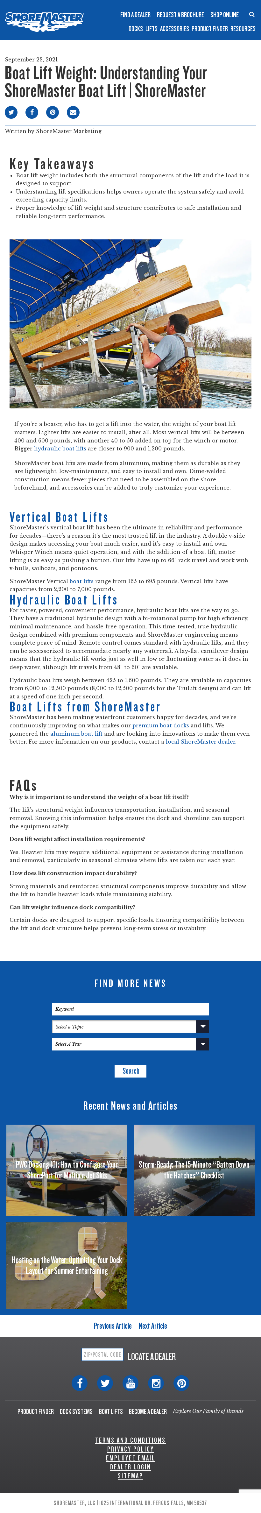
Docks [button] (136, 29)
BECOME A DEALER (148, 1412)
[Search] (252, 14)
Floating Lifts (91, 7)
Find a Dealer (135, 15)
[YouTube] (130, 1383)
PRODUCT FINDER (36, 1412)
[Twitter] (105, 1383)
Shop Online (224, 15)
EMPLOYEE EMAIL (130, 1458)
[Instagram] (156, 1383)
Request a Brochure (180, 15)
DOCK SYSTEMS (76, 1412)
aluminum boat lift (76, 734)
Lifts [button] (151, 29)
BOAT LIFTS (111, 1412)
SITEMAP (130, 1476)
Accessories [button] (174, 29)
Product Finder (210, 29)
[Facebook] (80, 1383)
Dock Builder (149, 20)
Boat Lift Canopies (89, 22)
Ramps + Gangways (156, 6)
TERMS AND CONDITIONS (130, 1440)
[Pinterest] (181, 1383)
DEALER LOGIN (130, 1467)
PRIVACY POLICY (130, 1449)
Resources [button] (243, 29)
